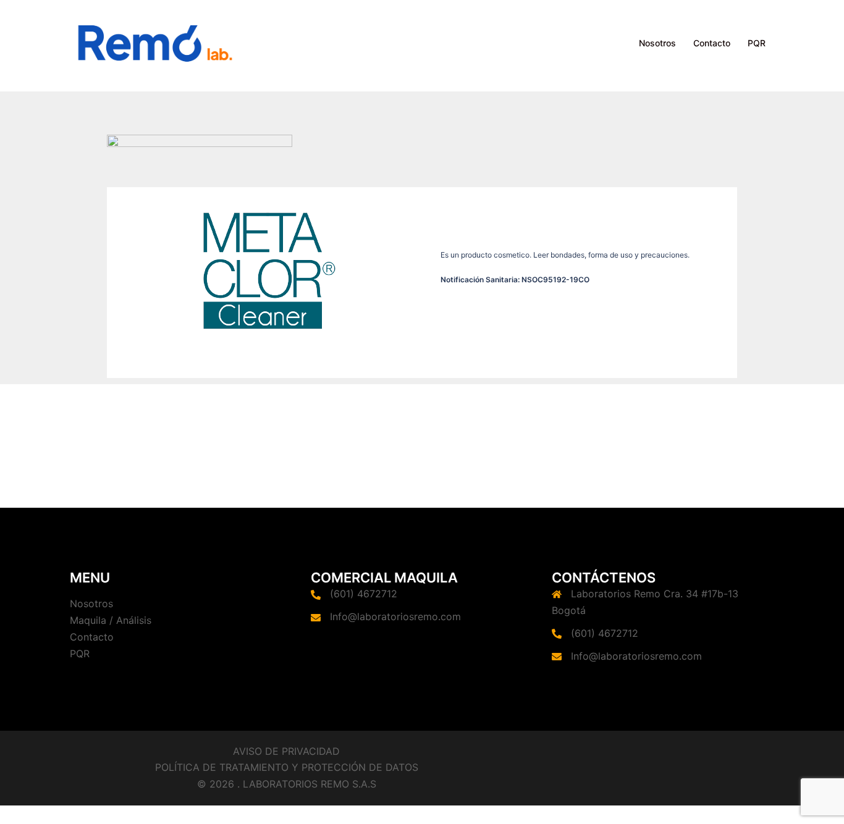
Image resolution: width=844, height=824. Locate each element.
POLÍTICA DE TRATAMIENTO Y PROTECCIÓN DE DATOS (286, 767)
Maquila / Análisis (110, 620)
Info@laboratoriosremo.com (395, 616)
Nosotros (657, 43)
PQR (757, 43)
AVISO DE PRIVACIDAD (286, 751)
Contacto (711, 43)
